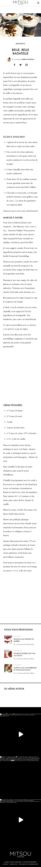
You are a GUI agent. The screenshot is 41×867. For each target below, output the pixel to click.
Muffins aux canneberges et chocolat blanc (25, 669)
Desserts (20, 43)
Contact (6, 864)
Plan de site (14, 864)
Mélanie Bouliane (28, 59)
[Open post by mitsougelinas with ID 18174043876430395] (20, 820)
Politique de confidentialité (28, 864)
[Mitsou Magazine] (20, 3)
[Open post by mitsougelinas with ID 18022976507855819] (20, 777)
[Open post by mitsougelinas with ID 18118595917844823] (20, 734)
